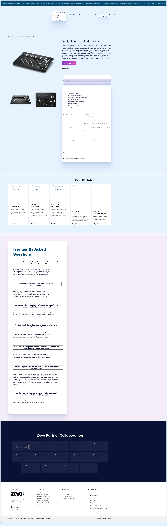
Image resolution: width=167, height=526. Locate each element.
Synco (57, 14)
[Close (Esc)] (5, 522)
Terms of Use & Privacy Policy (69, 498)
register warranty (91, 14)
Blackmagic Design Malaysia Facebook (99, 505)
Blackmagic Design (60, 12)
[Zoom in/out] (1, 522)
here (23, 404)
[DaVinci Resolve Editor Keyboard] (60, 191)
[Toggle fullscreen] (2, 522)
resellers (70, 14)
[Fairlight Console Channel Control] (18, 189)
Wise (57, 17)
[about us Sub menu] (103, 13)
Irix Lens (58, 19)
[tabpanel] (87, 98)
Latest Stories (66, 492)
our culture (105, 16)
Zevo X (92, 503)
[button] (38, 263)
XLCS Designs (59, 20)
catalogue (54, 10)
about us (100, 14)
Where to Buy (69, 63)
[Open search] (158, 14)
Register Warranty (67, 496)
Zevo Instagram (94, 498)
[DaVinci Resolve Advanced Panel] (39, 189)
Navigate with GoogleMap (17, 509)
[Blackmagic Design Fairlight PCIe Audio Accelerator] (105, 206)
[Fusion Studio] (84, 206)
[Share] (3, 522)
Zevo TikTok (93, 500)
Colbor (57, 15)
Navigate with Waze (16, 507)
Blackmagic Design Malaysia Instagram (99, 508)
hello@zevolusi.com (95, 492)
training (76, 14)
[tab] (87, 77)
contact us (113, 14)
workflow (82, 14)
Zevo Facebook (94, 495)
